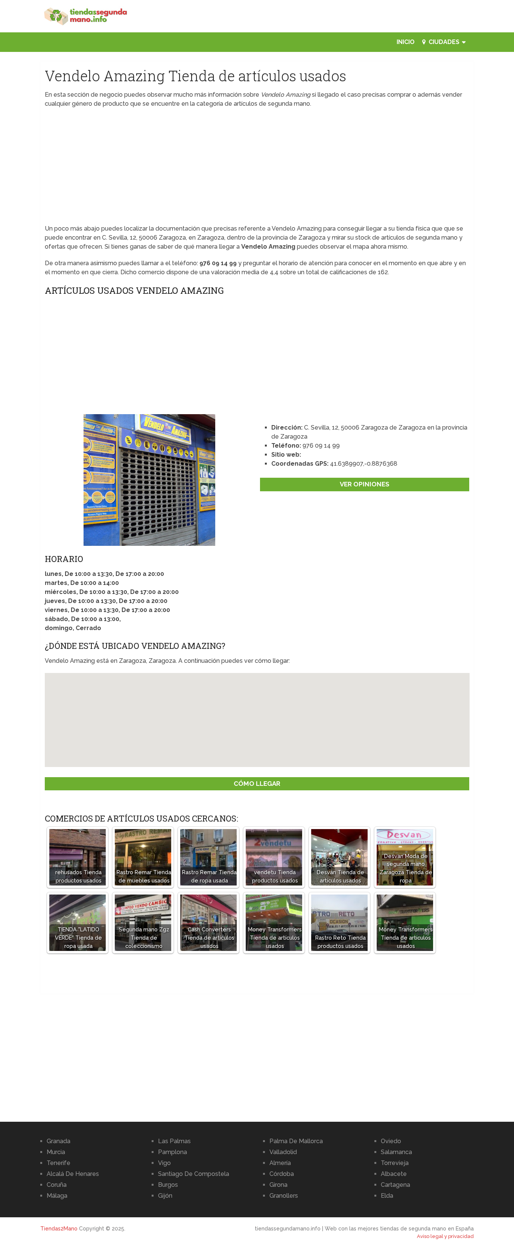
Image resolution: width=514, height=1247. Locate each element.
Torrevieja (395, 1162)
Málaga (57, 1195)
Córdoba (281, 1173)
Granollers (283, 1195)
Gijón (165, 1195)
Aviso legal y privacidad (445, 1236)
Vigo (164, 1162)
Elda (387, 1195)
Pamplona (172, 1152)
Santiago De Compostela (193, 1173)
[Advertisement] (257, 168)
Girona (278, 1184)
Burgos (168, 1184)
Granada (58, 1141)
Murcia (56, 1152)
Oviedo (391, 1141)
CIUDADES (443, 42)
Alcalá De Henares (73, 1173)
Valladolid (283, 1152)
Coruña (57, 1184)
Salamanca (396, 1152)
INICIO (406, 42)
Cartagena (395, 1184)
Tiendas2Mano (59, 1229)
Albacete (394, 1173)
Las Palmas (174, 1141)
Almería (280, 1162)
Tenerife (58, 1162)
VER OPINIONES (364, 484)
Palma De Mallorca (296, 1141)
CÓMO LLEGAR (257, 783)
